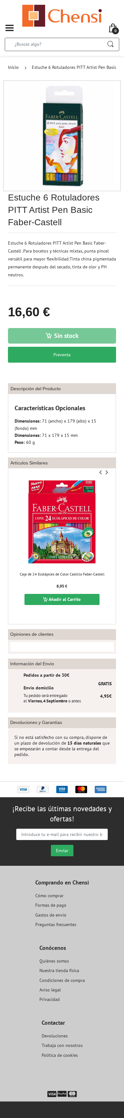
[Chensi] (62, 15)
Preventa (62, 355)
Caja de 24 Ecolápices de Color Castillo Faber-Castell (62, 574)
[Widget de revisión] (62, 647)
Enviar (62, 850)
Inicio (13, 67)
